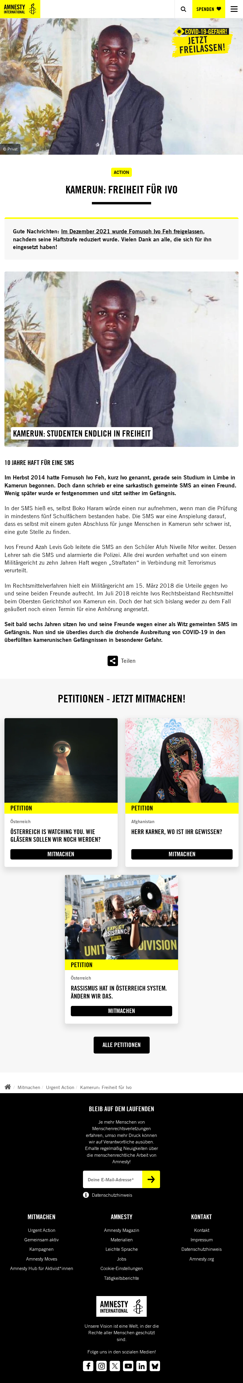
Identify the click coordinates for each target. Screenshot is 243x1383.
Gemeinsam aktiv (41, 1240)
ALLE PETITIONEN (122, 1044)
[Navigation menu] (234, 9)
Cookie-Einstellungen (121, 1268)
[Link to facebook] (88, 1366)
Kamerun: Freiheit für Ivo (106, 1087)
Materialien (122, 1240)
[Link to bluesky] (155, 1366)
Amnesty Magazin (121, 1230)
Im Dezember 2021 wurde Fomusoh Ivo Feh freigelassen (132, 231)
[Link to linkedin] (141, 1366)
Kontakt (201, 1230)
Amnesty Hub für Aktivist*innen (41, 1268)
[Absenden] (151, 1179)
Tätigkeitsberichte (121, 1278)
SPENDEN (205, 9)
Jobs (121, 1259)
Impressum (202, 1240)
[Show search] (183, 9)
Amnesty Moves (41, 1259)
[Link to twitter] (115, 1366)
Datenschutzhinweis (201, 1249)
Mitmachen (28, 1087)
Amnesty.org (201, 1259)
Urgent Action (60, 1087)
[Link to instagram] (101, 1366)
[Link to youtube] (128, 1366)
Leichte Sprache (121, 1249)
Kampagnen (41, 1249)
